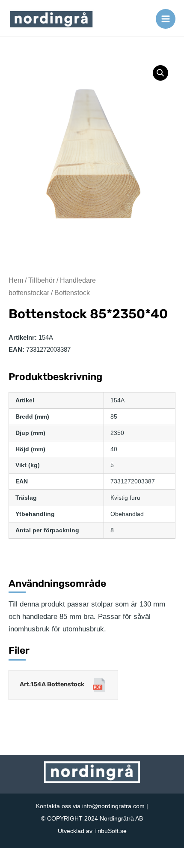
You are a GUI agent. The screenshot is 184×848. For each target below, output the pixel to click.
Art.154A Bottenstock (52, 684)
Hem (16, 280)
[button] (160, 73)
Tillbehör (41, 280)
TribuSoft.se (110, 830)
